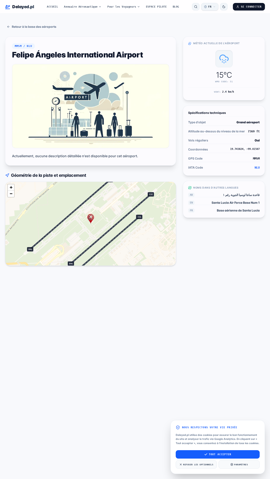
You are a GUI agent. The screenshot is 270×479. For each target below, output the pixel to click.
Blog (176, 6)
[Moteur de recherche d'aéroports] (196, 7)
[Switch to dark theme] (224, 7)
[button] (90, 219)
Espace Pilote (156, 6)
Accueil (52, 6)
